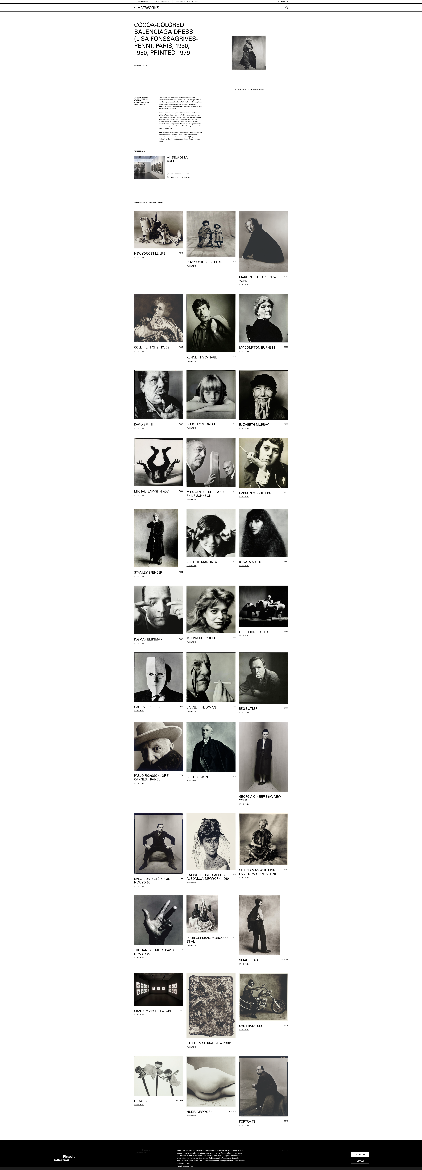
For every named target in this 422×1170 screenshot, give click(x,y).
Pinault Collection (143, 2)
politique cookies (183, 1163)
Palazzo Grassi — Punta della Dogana (187, 2)
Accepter (360, 1154)
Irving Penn (140, 65)
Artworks (148, 8)
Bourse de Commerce (162, 2)
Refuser (360, 1161)
